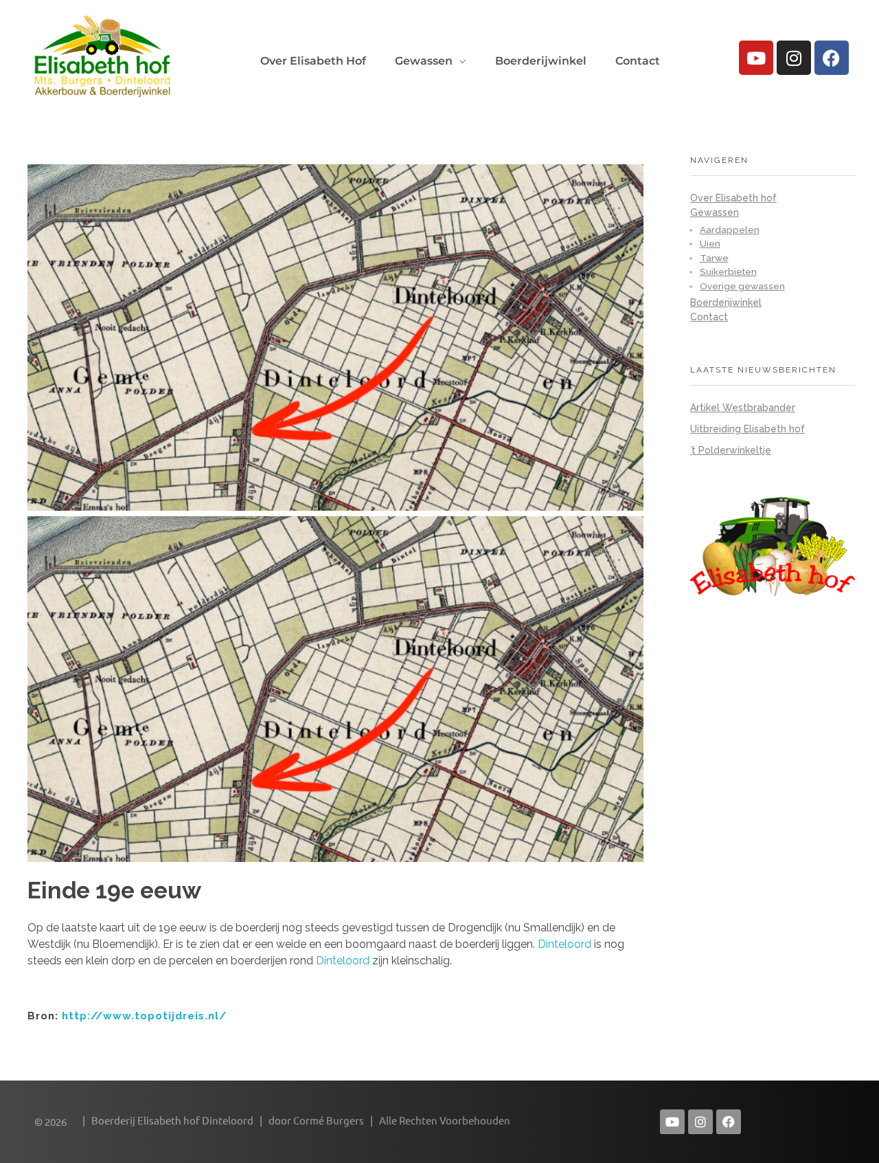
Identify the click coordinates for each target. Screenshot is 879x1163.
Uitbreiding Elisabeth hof (747, 428)
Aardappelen (730, 229)
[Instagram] (794, 58)
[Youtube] (756, 58)
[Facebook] (831, 58)
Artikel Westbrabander (742, 407)
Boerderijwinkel (726, 302)
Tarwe (714, 257)
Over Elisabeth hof (733, 197)
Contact (709, 316)
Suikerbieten (728, 271)
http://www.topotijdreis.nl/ (144, 1016)
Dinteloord (564, 944)
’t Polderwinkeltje (730, 450)
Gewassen (714, 212)
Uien (710, 243)
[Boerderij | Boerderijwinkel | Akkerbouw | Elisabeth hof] (102, 55)
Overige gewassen (742, 285)
